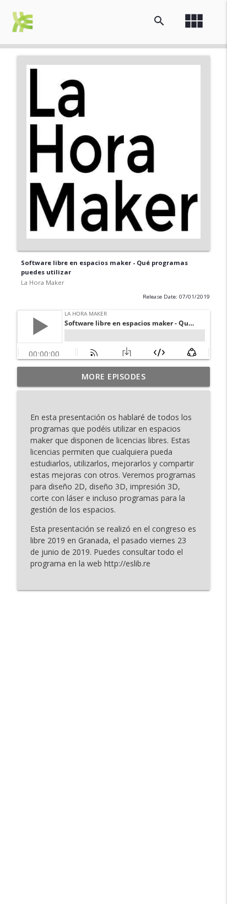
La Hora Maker (42, 282)
